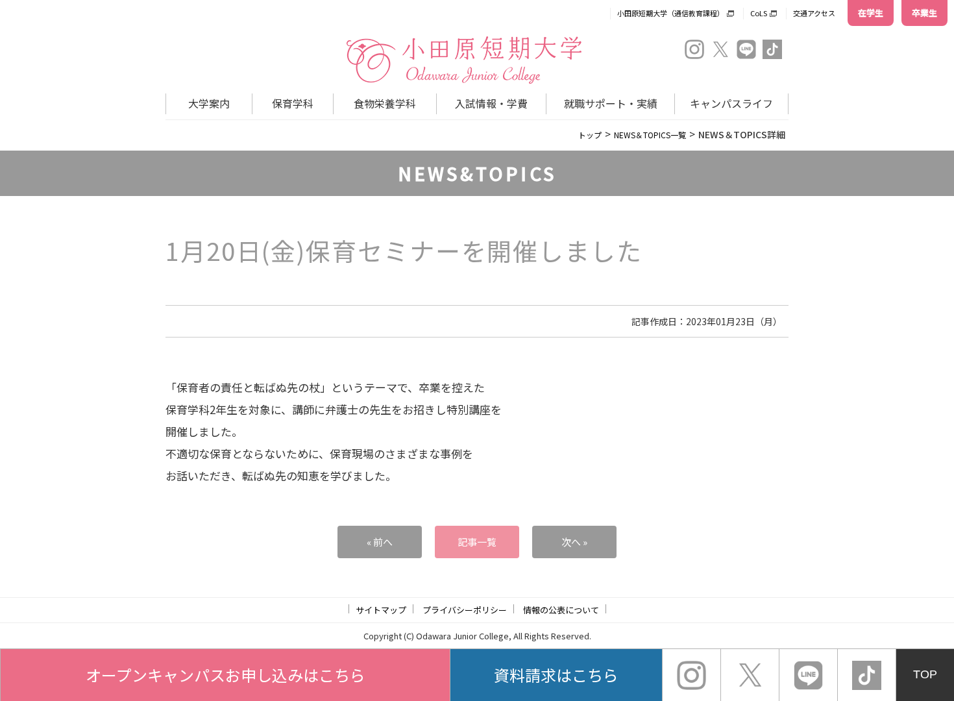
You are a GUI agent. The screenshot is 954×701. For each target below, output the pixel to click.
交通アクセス (814, 13)
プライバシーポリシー (464, 610)
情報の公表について (561, 610)
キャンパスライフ (731, 103)
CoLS (758, 13)
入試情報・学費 (491, 103)
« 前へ (380, 541)
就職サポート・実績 (610, 103)
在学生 (870, 12)
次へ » (574, 541)
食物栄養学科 (385, 103)
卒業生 (924, 12)
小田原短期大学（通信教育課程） (670, 13)
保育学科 (292, 103)
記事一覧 (477, 541)
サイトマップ (381, 610)
